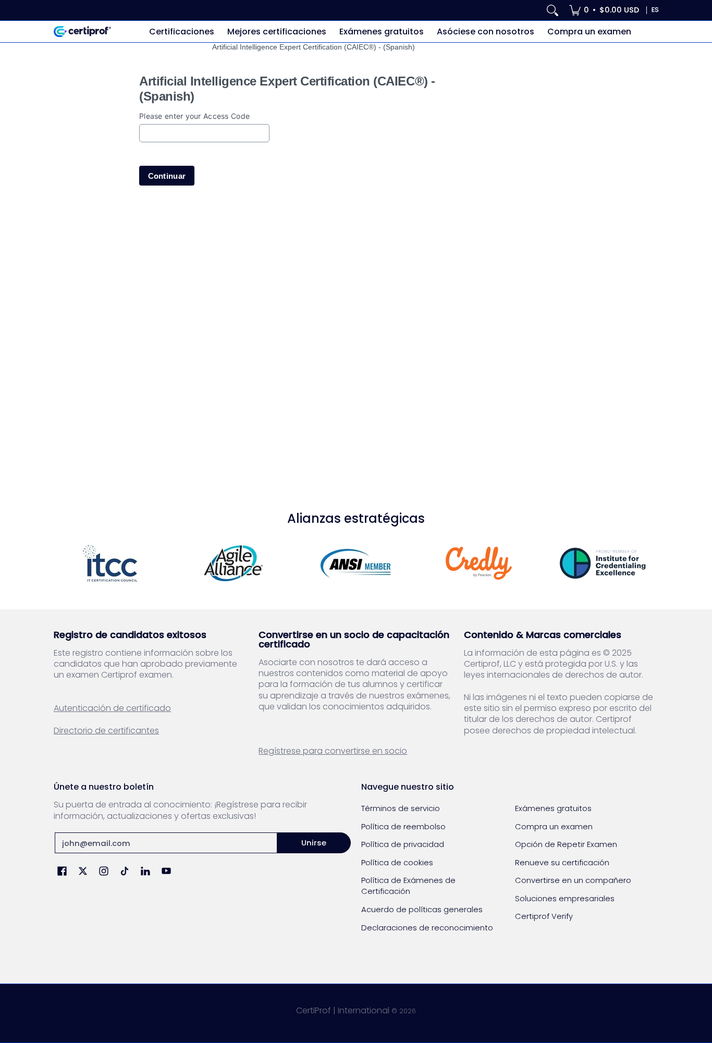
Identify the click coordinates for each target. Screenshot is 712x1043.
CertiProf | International (342, 1010)
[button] (62, 871)
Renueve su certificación (562, 862)
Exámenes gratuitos (553, 808)
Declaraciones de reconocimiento (427, 927)
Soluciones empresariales (565, 898)
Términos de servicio (400, 808)
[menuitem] (604, 10)
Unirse (313, 842)
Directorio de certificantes (106, 731)
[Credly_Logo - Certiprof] (479, 563)
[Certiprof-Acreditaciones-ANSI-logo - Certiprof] (356, 563)
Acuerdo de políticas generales (422, 909)
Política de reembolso (403, 826)
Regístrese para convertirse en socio (333, 751)
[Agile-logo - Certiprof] (233, 563)
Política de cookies (397, 862)
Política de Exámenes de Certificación (408, 886)
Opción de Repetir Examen (566, 844)
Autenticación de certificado (112, 708)
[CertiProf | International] (82, 31)
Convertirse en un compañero (573, 880)
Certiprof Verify (544, 916)
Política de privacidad (402, 844)
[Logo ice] (602, 563)
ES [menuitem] (655, 9)
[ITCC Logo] (110, 563)
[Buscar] (552, 10)
